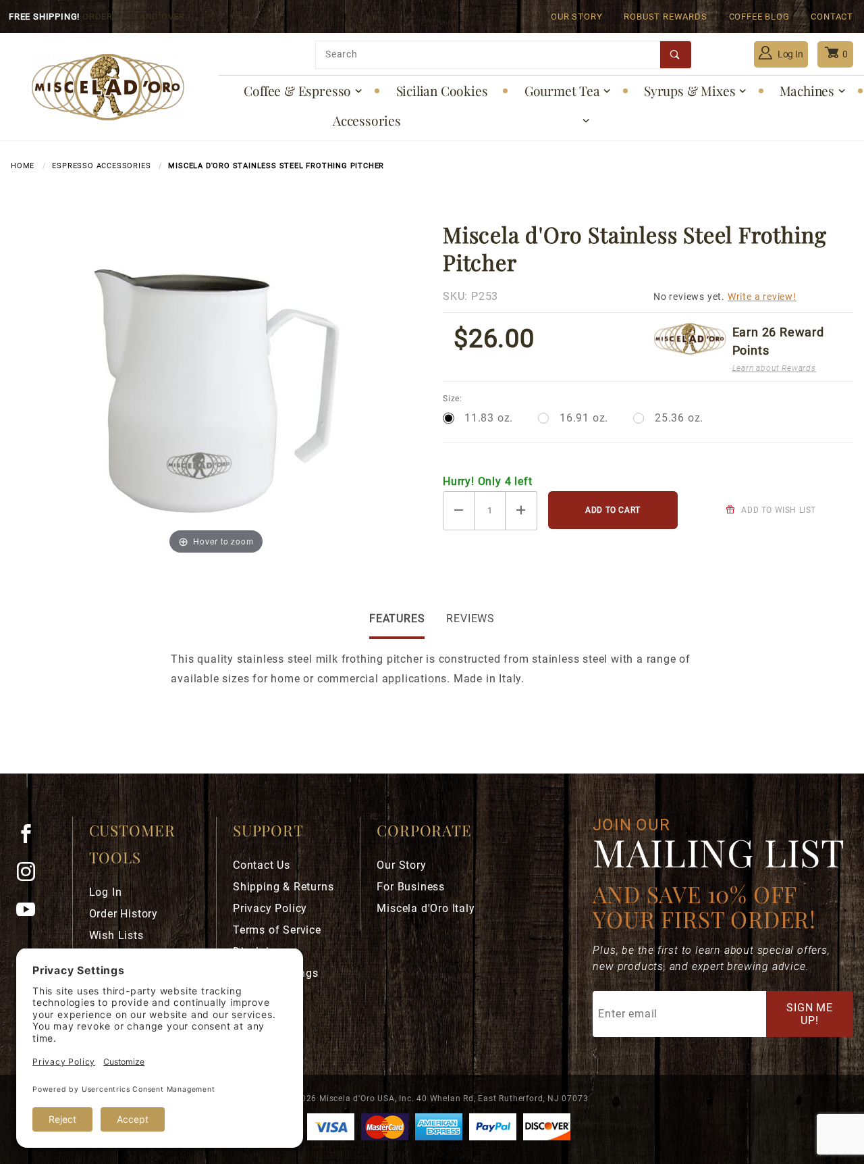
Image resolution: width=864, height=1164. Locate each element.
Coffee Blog (759, 16)
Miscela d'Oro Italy (426, 908)
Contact (832, 16)
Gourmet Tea (562, 90)
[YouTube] (31, 915)
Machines (807, 90)
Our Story (576, 16)
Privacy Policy (270, 908)
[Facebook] (31, 839)
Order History (123, 913)
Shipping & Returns (283, 886)
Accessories (367, 120)
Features (397, 618)
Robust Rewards (665, 16)
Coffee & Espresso (297, 90)
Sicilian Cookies (442, 90)
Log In (789, 54)
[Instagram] (31, 877)
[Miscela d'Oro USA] (107, 85)
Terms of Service (277, 929)
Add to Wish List (777, 510)
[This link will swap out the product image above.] (216, 388)
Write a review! (762, 297)
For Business (411, 886)
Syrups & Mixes (689, 90)
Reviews (470, 618)
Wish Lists (116, 935)
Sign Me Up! (809, 1014)
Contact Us (261, 865)
